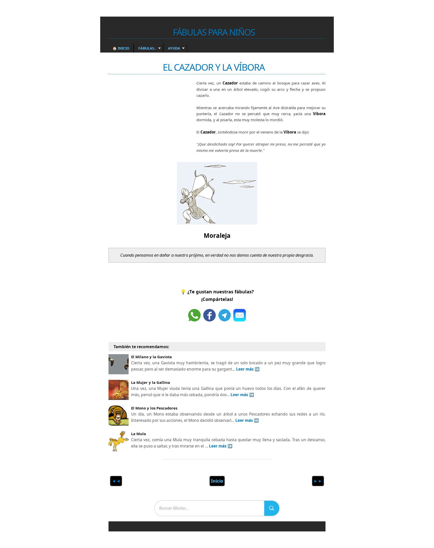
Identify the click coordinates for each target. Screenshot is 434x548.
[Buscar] (271, 508)
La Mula (138, 433)
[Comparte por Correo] (239, 315)
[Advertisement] (146, 118)
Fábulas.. (146, 48)
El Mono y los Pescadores (154, 407)
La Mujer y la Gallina (150, 382)
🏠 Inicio (121, 48)
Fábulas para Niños (214, 32)
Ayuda (173, 48)
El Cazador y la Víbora (214, 67)
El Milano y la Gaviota (151, 356)
